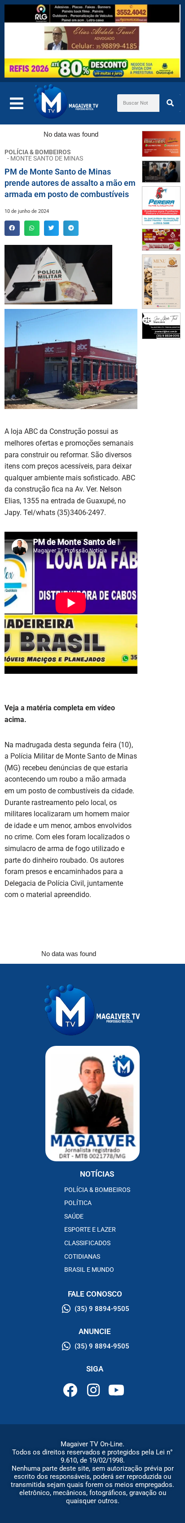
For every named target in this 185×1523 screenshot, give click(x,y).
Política (78, 1202)
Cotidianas (82, 1256)
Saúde (74, 1216)
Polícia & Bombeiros (97, 1189)
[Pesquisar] (170, 103)
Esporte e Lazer (90, 1229)
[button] (12, 228)
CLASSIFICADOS (87, 1243)
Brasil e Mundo (89, 1269)
